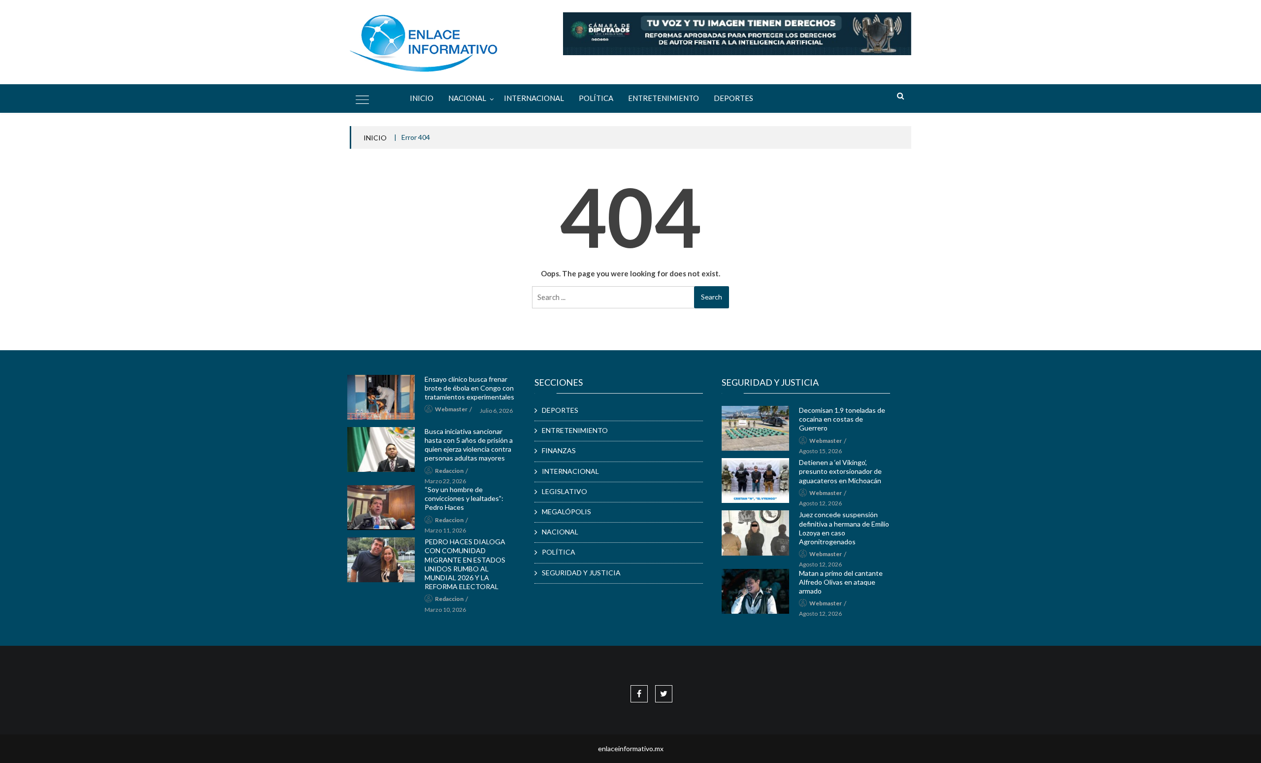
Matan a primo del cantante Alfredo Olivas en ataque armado (841, 582)
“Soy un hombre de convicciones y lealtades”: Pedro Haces (464, 498)
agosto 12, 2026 (820, 503)
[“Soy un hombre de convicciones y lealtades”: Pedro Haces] (381, 507)
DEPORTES (733, 98)
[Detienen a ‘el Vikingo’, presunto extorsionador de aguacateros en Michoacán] (755, 480)
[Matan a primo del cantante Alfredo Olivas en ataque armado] (755, 591)
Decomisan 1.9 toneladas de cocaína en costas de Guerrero (842, 419)
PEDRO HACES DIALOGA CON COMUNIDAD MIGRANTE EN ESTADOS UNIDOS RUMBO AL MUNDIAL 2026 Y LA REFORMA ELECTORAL (465, 564)
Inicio (421, 98)
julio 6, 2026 (496, 410)
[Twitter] (663, 693)
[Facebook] (639, 693)
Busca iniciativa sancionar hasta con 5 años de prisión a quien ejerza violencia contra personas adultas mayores (469, 445)
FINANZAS (559, 450)
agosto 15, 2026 (820, 451)
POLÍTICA (596, 98)
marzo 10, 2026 (445, 609)
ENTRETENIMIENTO (663, 98)
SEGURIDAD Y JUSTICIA (581, 572)
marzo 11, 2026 (445, 530)
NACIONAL (467, 98)
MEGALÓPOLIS (566, 511)
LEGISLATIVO (564, 491)
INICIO (375, 137)
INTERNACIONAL (534, 98)
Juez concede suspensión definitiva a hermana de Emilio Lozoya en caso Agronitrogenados (844, 528)
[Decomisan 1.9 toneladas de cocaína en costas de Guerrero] (755, 428)
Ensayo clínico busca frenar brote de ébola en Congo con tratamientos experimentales (469, 388)
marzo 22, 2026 (445, 481)
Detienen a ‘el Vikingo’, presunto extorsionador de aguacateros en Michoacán (840, 471)
